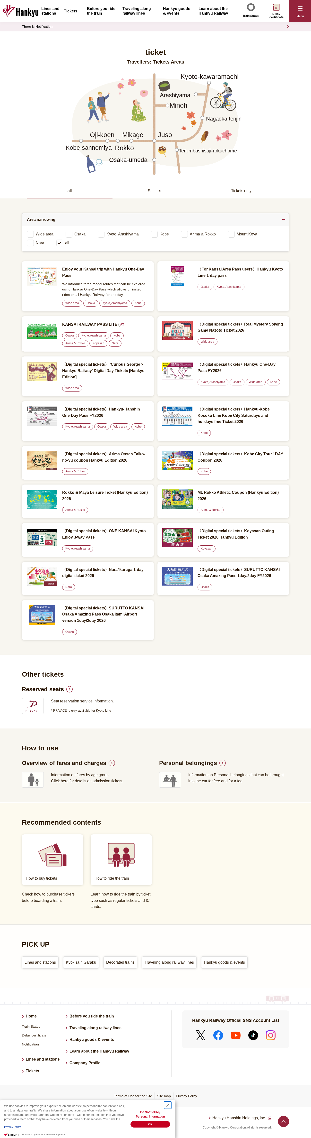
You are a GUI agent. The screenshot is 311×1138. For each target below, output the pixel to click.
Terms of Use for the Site (133, 1096)
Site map (164, 1096)
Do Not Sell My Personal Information (150, 1114)
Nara (40, 243)
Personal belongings (188, 763)
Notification (30, 1044)
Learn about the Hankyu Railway (99, 1051)
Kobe (164, 234)
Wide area (44, 234)
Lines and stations (43, 1059)
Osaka (80, 234)
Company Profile (84, 1063)
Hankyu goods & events (91, 1039)
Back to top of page (283, 1121)
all (67, 243)
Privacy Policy (186, 1096)
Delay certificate (276, 15)
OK (150, 1124)
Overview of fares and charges (64, 763)
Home (31, 1016)
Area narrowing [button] (41, 219)
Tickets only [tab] (241, 191)
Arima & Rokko (203, 234)
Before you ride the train (91, 1016)
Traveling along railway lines (95, 1028)
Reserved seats (43, 689)
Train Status (251, 16)
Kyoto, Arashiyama (122, 234)
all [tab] (70, 191)
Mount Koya (247, 234)
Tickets (70, 11)
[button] (300, 11)
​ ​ (239, 1118)
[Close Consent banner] (167, 1105)
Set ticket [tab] (156, 191)
